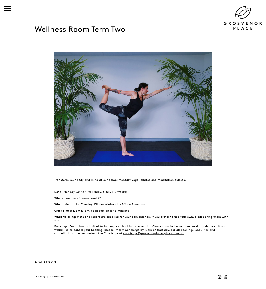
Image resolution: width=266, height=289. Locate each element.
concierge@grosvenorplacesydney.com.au (153, 233)
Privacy (40, 276)
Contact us (57, 276)
